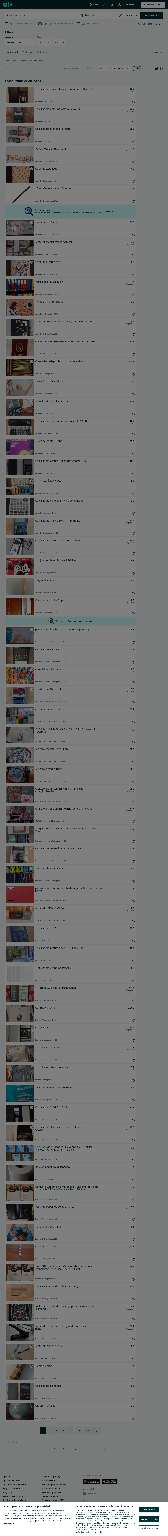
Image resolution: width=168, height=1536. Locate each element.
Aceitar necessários (149, 1519)
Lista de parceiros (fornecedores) (90, 1532)
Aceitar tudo (149, 1510)
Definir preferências (149, 1528)
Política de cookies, (44, 1521)
